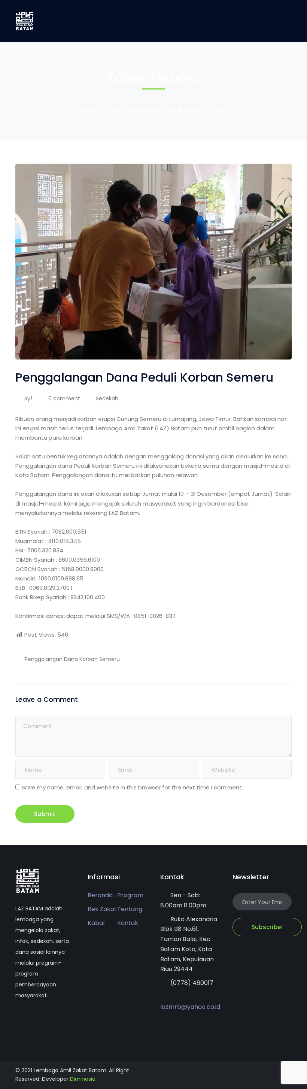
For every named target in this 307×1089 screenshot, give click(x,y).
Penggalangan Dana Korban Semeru (72, 659)
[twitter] (17, 1018)
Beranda (100, 895)
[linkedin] (51, 1018)
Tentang (129, 909)
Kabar (97, 923)
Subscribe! (267, 927)
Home (88, 110)
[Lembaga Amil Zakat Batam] (24, 21)
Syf (28, 398)
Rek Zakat (102, 909)
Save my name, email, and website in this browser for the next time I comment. (132, 787)
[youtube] (40, 1018)
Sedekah (107, 398)
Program (130, 895)
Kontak (127, 923)
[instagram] (62, 1018)
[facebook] (29, 1018)
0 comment (64, 398)
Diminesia (82, 1079)
